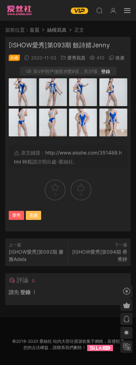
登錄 (105, 71)
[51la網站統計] (100, 347)
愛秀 (16, 215)
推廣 (119, 58)
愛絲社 (19, 10)
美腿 (33, 215)
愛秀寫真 (76, 58)
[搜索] (99, 10)
